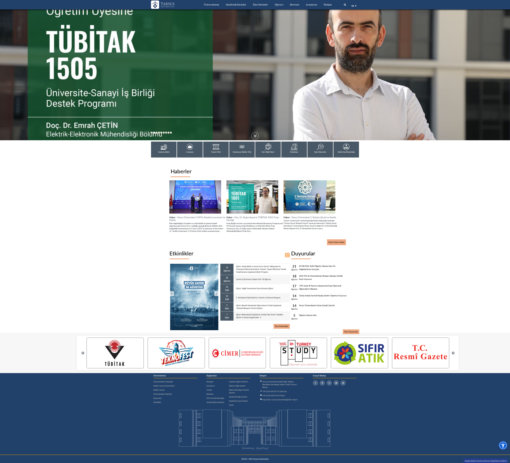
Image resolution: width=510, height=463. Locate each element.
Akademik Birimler (236, 4)
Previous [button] (171, 293)
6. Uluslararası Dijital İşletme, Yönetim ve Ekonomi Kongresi (258, 298)
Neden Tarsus (159, 390)
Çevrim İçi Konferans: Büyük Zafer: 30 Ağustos (253, 279)
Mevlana (210, 394)
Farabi (209, 390)
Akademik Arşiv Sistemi (238, 401)
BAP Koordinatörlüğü (215, 398)
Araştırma (311, 4)
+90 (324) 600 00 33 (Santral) (274, 391)
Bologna (210, 381)
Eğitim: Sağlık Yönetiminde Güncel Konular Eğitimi (254, 288)
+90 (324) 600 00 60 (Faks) (273, 395)
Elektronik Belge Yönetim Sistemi (239, 391)
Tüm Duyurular (351, 332)
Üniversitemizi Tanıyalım (163, 381)
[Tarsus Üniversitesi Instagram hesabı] (329, 383)
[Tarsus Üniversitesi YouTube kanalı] (336, 383)
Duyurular (303, 253)
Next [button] (216, 293)
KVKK (231, 405)
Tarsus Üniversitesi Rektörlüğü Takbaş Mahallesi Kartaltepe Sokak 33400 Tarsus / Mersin (280, 384)
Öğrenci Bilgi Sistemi (237, 386)
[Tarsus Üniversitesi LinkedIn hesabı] (343, 383)
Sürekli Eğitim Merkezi (215, 402)
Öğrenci (279, 4)
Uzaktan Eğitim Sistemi (238, 381)
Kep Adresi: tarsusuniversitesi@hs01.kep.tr (280, 399)
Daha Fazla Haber (336, 242)
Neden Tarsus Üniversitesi (164, 386)
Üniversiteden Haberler (162, 394)
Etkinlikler (181, 253)
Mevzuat (294, 4)
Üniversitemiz (211, 4)
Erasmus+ (211, 386)
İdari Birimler (260, 4)
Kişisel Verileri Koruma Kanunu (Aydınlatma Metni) (486, 461)
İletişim (328, 4)
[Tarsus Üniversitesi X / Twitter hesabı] (322, 383)
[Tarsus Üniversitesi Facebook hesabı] (315, 383)
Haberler (181, 171)
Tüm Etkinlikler (281, 326)
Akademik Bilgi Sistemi (238, 397)
